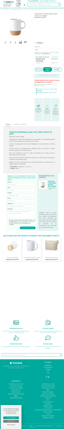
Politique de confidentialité (44, 426)
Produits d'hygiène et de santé (16, 394)
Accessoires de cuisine (48, 388)
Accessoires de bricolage (48, 386)
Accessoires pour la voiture (16, 384)
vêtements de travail (48, 417)
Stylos (48, 390)
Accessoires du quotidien (16, 388)
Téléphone (10, 203)
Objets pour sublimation (48, 415)
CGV (48, 371)
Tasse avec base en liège (35, 9)
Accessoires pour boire (16, 9)
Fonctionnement (48, 367)
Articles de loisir (16, 390)
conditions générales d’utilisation (25, 221)
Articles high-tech (48, 401)
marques (48, 413)
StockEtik (5, 9)
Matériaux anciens (48, 405)
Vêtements (48, 403)
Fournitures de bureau (16, 386)
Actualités (48, 369)
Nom (9, 187)
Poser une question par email (48, 75)
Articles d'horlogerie (48, 392)
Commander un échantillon (44, 84)
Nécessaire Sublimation (51, 257)
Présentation (48, 365)
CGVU (30, 426)
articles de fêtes (48, 411)
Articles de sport (16, 392)
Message (10, 208)
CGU (48, 373)
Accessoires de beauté (16, 397)
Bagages (16, 396)
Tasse (25, 9)
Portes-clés (48, 397)
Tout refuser (11, 421)
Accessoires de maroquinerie (48, 396)
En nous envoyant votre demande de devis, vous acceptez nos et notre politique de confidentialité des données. (22, 222)
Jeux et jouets (48, 407)
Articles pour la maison (48, 394)
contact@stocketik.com (49, 1)
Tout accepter (11, 418)
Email (9, 198)
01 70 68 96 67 (33, 1)
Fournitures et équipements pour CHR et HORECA (48, 409)
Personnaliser (11, 425)
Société (10, 192)
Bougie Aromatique (12, 257)
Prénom (10, 182)
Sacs (48, 399)
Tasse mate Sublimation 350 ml (32, 257)
